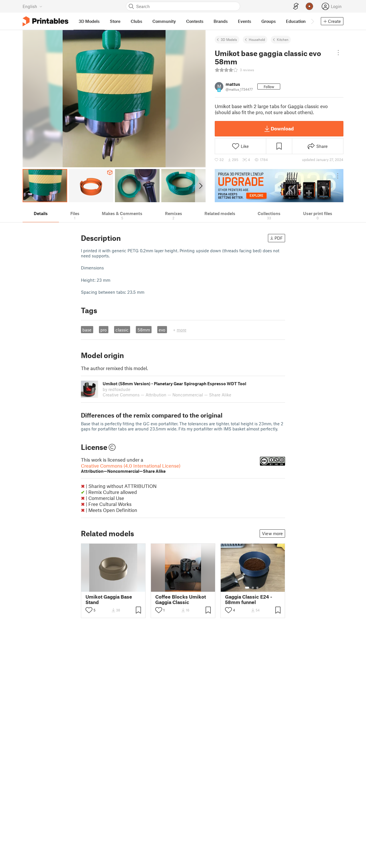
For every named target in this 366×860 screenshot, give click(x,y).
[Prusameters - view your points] (309, 6)
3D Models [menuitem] (89, 21)
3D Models (229, 39)
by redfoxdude (116, 389)
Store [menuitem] (115, 21)
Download (282, 128)
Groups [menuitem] (268, 21)
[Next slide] (200, 185)
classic (122, 329)
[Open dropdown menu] (338, 52)
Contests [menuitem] (194, 21)
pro (103, 329)
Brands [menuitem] (221, 21)
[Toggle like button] (88, 610)
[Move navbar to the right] (312, 21)
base (87, 329)
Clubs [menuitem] (136, 21)
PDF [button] (278, 238)
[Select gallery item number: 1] (247, 588)
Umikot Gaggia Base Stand (108, 599)
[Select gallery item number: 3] (257, 588)
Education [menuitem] (296, 21)
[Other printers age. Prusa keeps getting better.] (279, 185)
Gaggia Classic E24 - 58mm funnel (248, 599)
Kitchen (283, 39)
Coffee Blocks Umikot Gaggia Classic (180, 599)
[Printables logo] (45, 21)
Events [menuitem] (244, 21)
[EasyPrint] (296, 6)
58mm (144, 329)
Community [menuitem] (164, 21)
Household (257, 39)
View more (272, 533)
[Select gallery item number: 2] (253, 588)
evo (162, 329)
